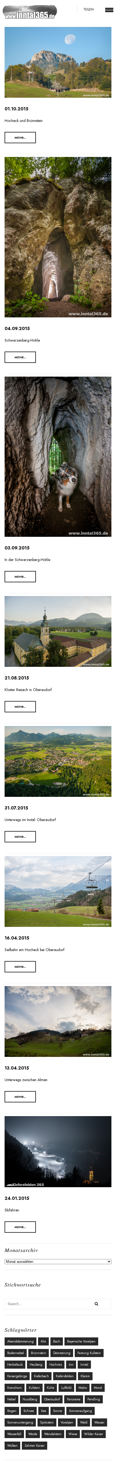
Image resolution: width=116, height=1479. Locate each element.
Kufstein (34, 1387)
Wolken (12, 1445)
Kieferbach (41, 1376)
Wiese (73, 1434)
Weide (32, 1434)
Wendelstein (53, 1434)
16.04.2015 (17, 938)
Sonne (57, 1410)
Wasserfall (14, 1434)
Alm (43, 1341)
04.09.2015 (17, 328)
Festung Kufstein (89, 1353)
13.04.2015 (17, 1068)
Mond (98, 1387)
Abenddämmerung (20, 1341)
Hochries (55, 1364)
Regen (11, 1410)
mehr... (20, 137)
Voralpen (67, 1422)
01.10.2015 (16, 109)
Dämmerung (61, 1353)
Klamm (85, 1376)
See (43, 1410)
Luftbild (66, 1387)
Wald (83, 1422)
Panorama (73, 1399)
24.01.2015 (17, 1198)
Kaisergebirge (17, 1376)
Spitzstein (47, 1422)
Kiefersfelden (65, 1376)
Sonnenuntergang (20, 1422)
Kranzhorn (14, 1387)
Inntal (84, 1364)
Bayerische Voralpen (81, 1341)
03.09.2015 (17, 548)
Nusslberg (30, 1399)
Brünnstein (38, 1353)
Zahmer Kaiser (35, 1445)
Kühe (50, 1387)
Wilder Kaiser (93, 1434)
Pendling (93, 1399)
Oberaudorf (52, 1399)
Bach (56, 1341)
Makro (83, 1387)
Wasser (99, 1422)
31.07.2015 (16, 808)
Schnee (28, 1410)
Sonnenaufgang (80, 1410)
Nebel (11, 1399)
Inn (71, 1364)
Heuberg (36, 1364)
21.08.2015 (17, 678)
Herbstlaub (15, 1364)
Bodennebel (15, 1353)
